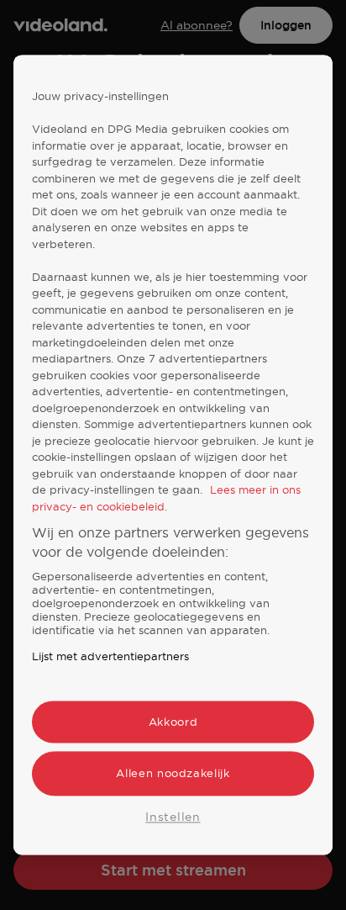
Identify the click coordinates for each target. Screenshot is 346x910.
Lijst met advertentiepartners (110, 657)
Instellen (172, 816)
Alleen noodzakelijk (172, 773)
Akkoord (173, 722)
